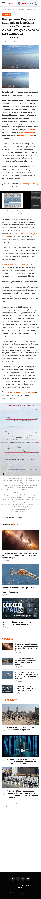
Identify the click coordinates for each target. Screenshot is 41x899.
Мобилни (20, 888)
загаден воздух (27, 132)
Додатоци (30, 885)
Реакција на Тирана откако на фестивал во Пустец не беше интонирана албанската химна (26, 661)
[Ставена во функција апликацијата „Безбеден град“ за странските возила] (20, 608)
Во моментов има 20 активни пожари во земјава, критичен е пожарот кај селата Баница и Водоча (19, 555)
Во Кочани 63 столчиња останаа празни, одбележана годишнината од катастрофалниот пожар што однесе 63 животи (23, 794)
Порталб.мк (32, 129)
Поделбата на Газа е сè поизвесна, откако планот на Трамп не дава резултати (21, 729)
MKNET (30, 893)
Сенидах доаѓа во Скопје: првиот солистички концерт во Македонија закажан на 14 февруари (22, 761)
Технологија (19, 885)
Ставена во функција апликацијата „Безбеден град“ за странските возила (18, 623)
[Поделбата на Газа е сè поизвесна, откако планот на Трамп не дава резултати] (20, 714)
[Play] (19, 3)
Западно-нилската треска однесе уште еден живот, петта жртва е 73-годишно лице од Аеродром (18, 590)
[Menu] (3, 3)
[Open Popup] (36, 3)
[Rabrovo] (11, 3)
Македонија (6, 14)
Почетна (9, 885)
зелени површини (26, 135)
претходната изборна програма (16, 264)
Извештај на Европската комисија (21, 392)
